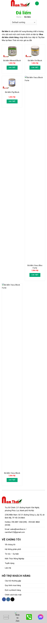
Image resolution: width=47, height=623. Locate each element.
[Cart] (37, 3)
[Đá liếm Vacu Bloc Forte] (35, 169)
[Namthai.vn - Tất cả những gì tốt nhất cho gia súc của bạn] (20, 3)
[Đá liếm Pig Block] (12, 82)
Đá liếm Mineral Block (12, 60)
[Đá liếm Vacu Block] (12, 376)
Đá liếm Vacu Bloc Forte (34, 266)
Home (18, 17)
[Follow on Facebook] (4, 599)
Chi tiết (12, 67)
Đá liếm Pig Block (12, 92)
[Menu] (43, 3)
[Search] (3, 3)
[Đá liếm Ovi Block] (35, 51)
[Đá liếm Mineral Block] (12, 51)
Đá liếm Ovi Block (35, 60)
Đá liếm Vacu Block (12, 473)
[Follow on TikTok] (12, 599)
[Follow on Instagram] (8, 599)
